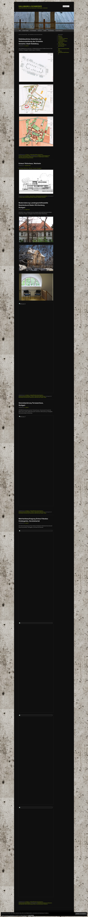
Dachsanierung (26, 397)
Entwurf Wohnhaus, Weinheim (30, 163)
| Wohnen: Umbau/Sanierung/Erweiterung (38, 396)
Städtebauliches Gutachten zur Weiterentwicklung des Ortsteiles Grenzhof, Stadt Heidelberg (31, 41)
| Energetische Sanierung (63, 38)
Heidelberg (39, 155)
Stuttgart (41, 397)
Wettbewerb (40, 197)
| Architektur (27, 154)
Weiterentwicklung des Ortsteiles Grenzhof (26, 157)
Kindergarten (49, 902)
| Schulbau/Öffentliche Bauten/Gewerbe (36, 395)
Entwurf (21, 197)
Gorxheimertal (44, 902)
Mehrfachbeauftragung (27, 197)
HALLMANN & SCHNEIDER (30, 6)
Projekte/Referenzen (59, 30)
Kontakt (45, 30)
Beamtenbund (21, 397)
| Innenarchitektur (61, 39)
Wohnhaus (44, 197)
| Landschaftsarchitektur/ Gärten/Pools (36, 154)
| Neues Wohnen (32, 196)
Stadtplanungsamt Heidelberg (43, 156)
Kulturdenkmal (31, 397)
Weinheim (35, 197)
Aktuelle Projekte (25, 30)
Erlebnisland (40, 902)
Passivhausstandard (39, 904)
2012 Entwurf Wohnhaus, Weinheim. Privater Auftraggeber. (30, 168)
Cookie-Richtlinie (31, 915)
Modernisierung (37, 397)
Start (20, 30)
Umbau (45, 397)
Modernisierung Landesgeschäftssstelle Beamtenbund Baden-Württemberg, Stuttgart (33, 205)
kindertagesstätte (22, 904)
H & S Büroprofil (33, 30)
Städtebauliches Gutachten (33, 156)
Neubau (32, 197)
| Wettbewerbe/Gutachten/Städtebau (41, 196)
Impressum (40, 30)
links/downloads (51, 30)
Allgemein (60, 36)
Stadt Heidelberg (25, 156)
